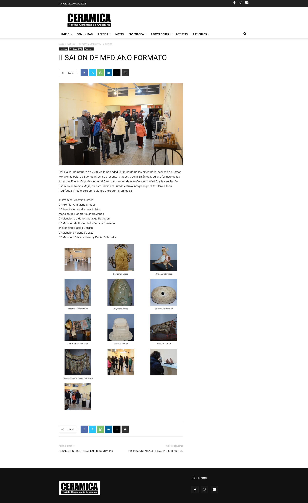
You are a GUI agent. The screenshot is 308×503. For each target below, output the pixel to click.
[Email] (116, 72)
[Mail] (246, 2)
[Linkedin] (108, 72)
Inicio (65, 34)
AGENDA (103, 34)
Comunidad (85, 34)
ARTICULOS (200, 34)
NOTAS (119, 34)
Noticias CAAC (76, 49)
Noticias (71, 43)
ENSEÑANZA (136, 34)
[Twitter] (92, 72)
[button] (245, 34)
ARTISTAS (182, 34)
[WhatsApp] (100, 72)
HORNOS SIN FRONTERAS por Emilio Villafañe (86, 451)
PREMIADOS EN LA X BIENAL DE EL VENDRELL (156, 451)
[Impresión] (125, 72)
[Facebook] (234, 2)
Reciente (89, 49)
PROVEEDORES (160, 34)
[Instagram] (240, 2)
